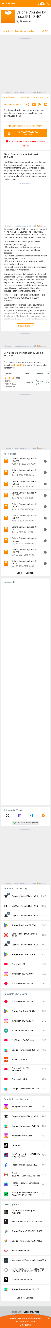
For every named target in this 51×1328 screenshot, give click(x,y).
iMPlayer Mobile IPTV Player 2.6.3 (27, 1221)
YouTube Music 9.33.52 (22, 983)
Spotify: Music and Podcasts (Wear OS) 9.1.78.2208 (25, 1193)
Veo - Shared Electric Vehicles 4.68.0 (29, 1260)
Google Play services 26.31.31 (25, 1050)
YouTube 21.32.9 (19, 1079)
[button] (27, 105)
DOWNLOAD (38, 97)
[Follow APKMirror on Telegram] (31, 816)
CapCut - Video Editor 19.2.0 (25, 1116)
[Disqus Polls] (26, 621)
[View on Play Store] (34, 105)
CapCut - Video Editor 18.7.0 (25, 944)
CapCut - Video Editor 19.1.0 (25, 906)
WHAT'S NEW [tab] (9, 97)
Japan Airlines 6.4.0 (20, 1250)
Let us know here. (32, 1312)
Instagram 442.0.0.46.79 (23, 1021)
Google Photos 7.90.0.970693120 (27, 1241)
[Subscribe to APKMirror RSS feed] (43, 816)
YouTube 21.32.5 (19, 964)
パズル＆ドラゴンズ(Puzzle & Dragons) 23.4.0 (26, 1155)
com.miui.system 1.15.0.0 (23, 1030)
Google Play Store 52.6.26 (23, 954)
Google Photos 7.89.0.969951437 (27, 1231)
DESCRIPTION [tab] (23, 97)
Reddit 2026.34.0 (19, 1059)
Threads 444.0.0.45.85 (22, 1279)
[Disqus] (25, 694)
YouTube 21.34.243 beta (23, 1040)
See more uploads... (25, 573)
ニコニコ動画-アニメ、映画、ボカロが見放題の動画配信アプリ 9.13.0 (29, 1270)
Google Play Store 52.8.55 (23, 1011)
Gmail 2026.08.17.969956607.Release (26, 1174)
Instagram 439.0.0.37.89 (23, 974)
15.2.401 (11, 378)
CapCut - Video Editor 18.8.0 (25, 896)
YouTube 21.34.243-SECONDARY (21, 1069)
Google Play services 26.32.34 (25, 1088)
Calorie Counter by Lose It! (26, 31)
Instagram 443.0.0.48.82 (23, 1106)
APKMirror (11, 3)
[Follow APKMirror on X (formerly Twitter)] (7, 816)
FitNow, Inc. (26, 21)
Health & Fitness (12, 105)
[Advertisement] (25, 65)
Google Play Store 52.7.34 (23, 925)
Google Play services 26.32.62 (25, 1126)
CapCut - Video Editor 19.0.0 (25, 915)
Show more (24, 325)
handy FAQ (19, 365)
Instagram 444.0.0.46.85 (23, 1135)
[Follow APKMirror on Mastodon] (19, 816)
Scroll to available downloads (27, 133)
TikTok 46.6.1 (18, 1145)
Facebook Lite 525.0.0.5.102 (24, 1165)
